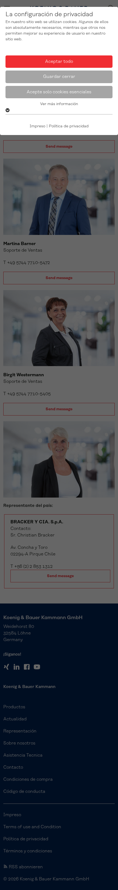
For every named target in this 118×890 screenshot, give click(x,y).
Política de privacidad (69, 126)
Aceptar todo (59, 61)
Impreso (37, 126)
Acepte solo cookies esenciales (59, 92)
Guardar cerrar (59, 76)
